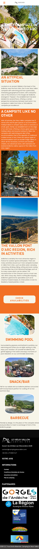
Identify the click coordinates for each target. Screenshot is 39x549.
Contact (6, 469)
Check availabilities (19, 299)
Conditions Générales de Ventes (14, 472)
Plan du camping (9, 478)
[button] (4, 3)
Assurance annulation (11, 475)
